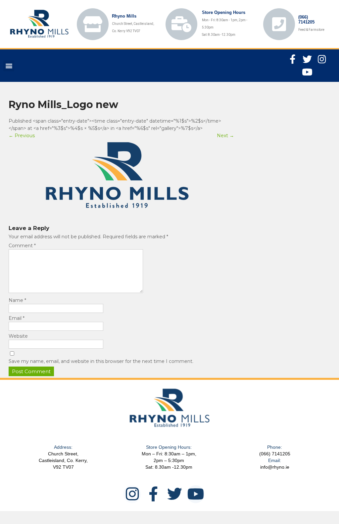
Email (16, 318)
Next (225, 136)
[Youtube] (307, 72)
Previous (22, 136)
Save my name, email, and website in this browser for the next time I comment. (101, 361)
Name (17, 300)
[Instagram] (321, 59)
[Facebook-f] (292, 59)
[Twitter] (307, 59)
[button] (8, 65)
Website (18, 336)
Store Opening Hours (223, 12)
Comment (22, 246)
